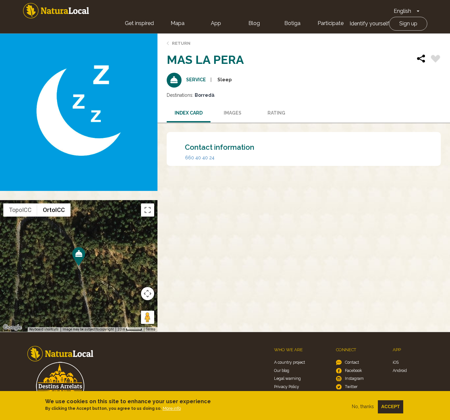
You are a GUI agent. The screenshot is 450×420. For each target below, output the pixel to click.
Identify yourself (369, 23)
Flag (435, 59)
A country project (289, 362)
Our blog (281, 370)
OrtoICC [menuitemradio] (54, 209)
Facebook (353, 370)
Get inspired (139, 23)
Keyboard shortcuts (44, 329)
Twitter (351, 386)
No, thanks (363, 406)
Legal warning (287, 378)
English (402, 11)
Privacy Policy (286, 386)
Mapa (177, 23)
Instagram (354, 378)
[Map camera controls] (147, 293)
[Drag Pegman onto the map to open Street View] (147, 317)
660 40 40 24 (199, 157)
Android (400, 370)
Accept (390, 406)
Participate (331, 23)
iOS (396, 362)
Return (181, 43)
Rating (276, 113)
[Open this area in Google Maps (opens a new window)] (12, 327)
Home (56, 10)
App (216, 23)
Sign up (408, 23)
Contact (352, 362)
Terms (150, 329)
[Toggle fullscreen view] (147, 210)
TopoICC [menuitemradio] (20, 209)
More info (172, 408)
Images (232, 113)
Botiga (292, 23)
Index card (189, 113)
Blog (254, 23)
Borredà (204, 95)
